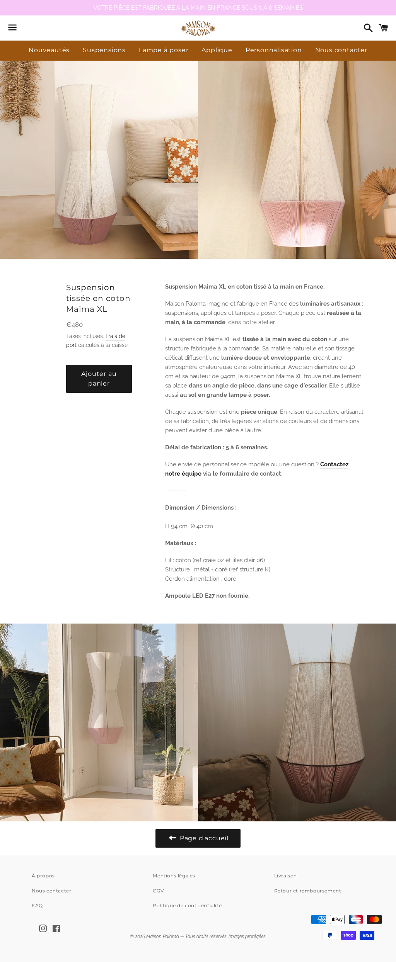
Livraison (285, 876)
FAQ (37, 905)
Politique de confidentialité (187, 905)
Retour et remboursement (307, 891)
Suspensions (104, 50)
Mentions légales (174, 876)
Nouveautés (49, 50)
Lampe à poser (163, 50)
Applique (216, 50)
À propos (43, 876)
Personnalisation (274, 50)
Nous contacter (341, 50)
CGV (158, 891)
